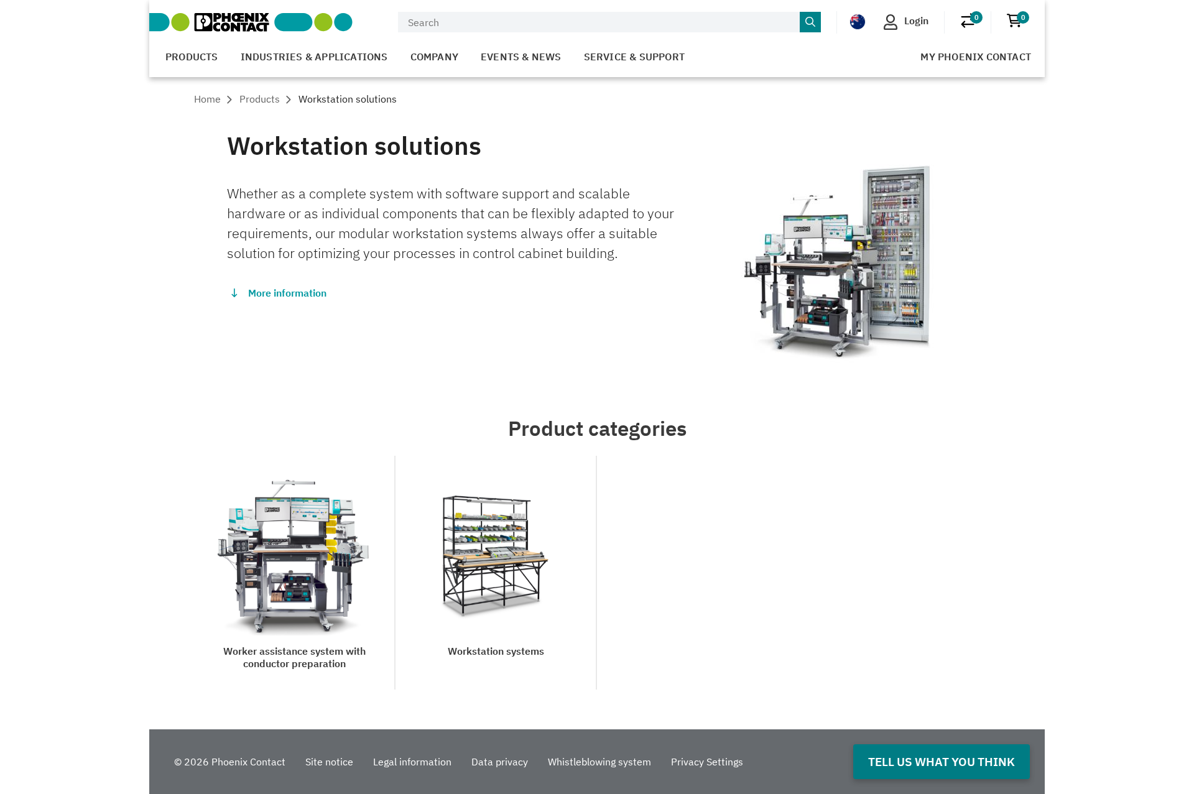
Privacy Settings (707, 761)
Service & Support (634, 56)
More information (287, 293)
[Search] (810, 22)
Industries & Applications (314, 56)
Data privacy (499, 761)
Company (434, 56)
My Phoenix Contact (975, 56)
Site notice (329, 761)
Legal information (412, 761)
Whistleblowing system (599, 761)
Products (191, 56)
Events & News (521, 56)
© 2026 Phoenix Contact (229, 761)
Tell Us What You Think (941, 761)
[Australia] (857, 21)
